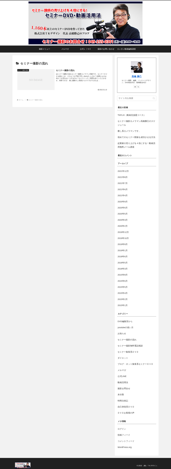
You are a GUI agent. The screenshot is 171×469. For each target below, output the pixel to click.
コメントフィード (126, 441)
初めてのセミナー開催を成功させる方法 (136, 137)
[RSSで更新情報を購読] (138, 86)
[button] (154, 98)
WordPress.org (125, 447)
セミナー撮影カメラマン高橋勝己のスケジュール (136, 123)
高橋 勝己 (137, 76)
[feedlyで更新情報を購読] (135, 86)
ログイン (122, 429)
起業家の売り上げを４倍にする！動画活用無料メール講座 (136, 145)
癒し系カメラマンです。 (129, 131)
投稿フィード (124, 435)
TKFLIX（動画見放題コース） (132, 115)
